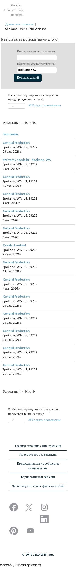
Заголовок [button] (10, 134)
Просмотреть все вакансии (38, 454)
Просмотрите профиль (13, 12)
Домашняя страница (19, 24)
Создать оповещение (46, 105)
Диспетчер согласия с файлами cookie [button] (38, 486)
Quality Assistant (14, 245)
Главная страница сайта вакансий (38, 446)
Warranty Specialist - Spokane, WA (27, 159)
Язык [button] (15, 5)
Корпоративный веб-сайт (38, 477)
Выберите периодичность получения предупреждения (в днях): (33, 97)
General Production (16, 142)
